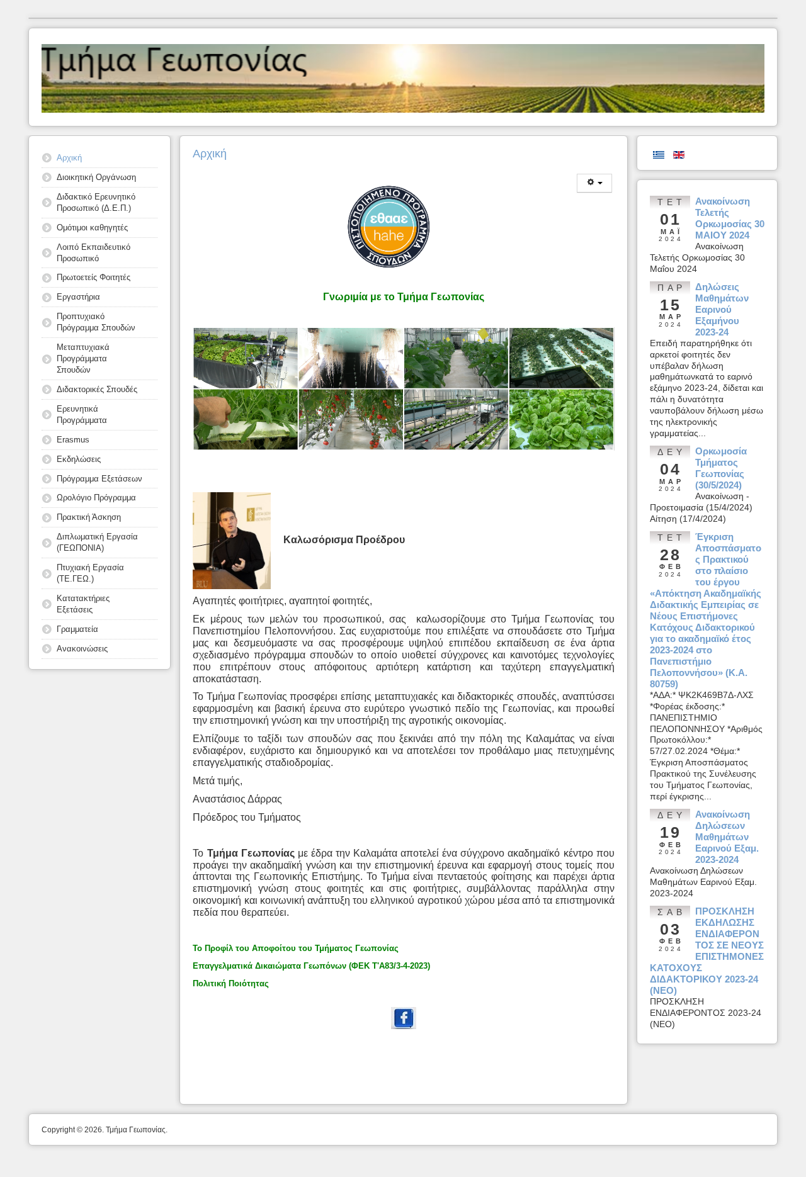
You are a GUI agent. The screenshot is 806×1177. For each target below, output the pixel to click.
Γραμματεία (77, 629)
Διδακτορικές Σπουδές (97, 389)
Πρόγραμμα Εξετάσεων (99, 478)
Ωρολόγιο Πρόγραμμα (96, 497)
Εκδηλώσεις (79, 459)
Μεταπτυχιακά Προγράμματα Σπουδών (83, 358)
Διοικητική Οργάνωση (96, 177)
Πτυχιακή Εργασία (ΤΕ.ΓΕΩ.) (90, 573)
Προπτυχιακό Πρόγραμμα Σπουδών (96, 322)
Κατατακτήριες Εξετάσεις (83, 604)
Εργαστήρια (78, 296)
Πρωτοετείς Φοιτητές (93, 277)
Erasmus (73, 439)
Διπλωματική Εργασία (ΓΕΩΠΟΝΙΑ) (97, 542)
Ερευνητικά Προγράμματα (82, 414)
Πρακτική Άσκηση (89, 517)
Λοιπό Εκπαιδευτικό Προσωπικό (93, 252)
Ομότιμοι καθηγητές (92, 227)
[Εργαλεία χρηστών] (594, 183)
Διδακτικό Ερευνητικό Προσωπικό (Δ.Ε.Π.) (96, 202)
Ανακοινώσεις (82, 648)
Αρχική (69, 157)
